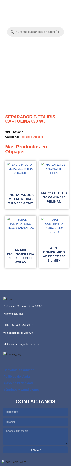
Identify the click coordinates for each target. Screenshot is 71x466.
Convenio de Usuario (18, 370)
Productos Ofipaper (31, 136)
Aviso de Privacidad (18, 383)
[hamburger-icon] (65, 9)
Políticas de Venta (16, 376)
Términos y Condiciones (21, 389)
